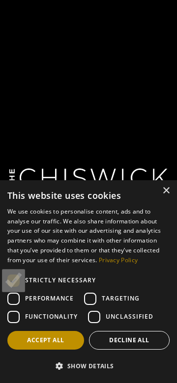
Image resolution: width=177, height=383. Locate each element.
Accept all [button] (45, 340)
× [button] (166, 190)
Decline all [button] (129, 340)
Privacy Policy (118, 260)
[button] (88, 366)
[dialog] (88, 281)
